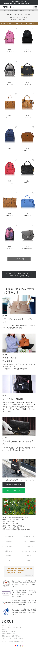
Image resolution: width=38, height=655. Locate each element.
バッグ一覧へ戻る (19, 259)
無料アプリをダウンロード (13, 485)
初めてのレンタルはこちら (13, 491)
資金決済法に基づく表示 (8, 634)
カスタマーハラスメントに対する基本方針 (13, 638)
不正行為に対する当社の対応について (12, 636)
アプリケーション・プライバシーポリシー (13, 627)
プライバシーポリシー (8, 625)
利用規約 (4, 629)
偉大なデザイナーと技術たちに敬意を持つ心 (19, 274)
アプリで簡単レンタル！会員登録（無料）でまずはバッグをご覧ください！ (19, 2)
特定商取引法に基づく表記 (9, 631)
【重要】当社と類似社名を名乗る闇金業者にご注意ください (19, 10)
